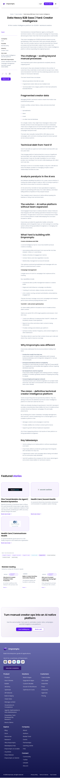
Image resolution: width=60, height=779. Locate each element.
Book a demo (48, 4)
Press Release (9, 755)
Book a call (6, 79)
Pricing (43, 696)
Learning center (27, 746)
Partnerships (26, 743)
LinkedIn (25, 763)
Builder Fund (26, 736)
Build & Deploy (9, 696)
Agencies (43, 693)
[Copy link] (2, 73)
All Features (8, 693)
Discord (25, 766)
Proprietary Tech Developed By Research (9, 717)
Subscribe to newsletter (12, 668)
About (24, 730)
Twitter (25, 760)
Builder (6, 683)
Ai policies (7, 752)
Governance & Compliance (9, 706)
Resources (7, 736)
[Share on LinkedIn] (9, 73)
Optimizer (7, 690)
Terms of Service (44, 774)
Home (11, 14)
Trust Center (53, 774)
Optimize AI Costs (28, 690)
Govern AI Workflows (29, 687)
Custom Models (27, 683)
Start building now (23, 629)
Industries (44, 683)
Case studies (18, 14)
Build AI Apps (26, 677)
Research (7, 739)
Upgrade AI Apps (28, 680)
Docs (6, 733)
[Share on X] (6, 73)
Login (40, 4)
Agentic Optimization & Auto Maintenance (12, 711)
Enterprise (44, 690)
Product (7, 677)
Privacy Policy (34, 774)
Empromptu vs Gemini (11, 758)
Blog (5, 730)
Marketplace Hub (10, 746)
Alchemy (7, 687)
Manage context (9, 702)
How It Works (8, 680)
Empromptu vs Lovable (12, 749)
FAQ (24, 749)
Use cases (44, 680)
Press (42, 687)
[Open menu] (55, 3)
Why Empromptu (10, 743)
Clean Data (8, 699)
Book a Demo (8, 722)
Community (26, 757)
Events (24, 739)
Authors (25, 733)
